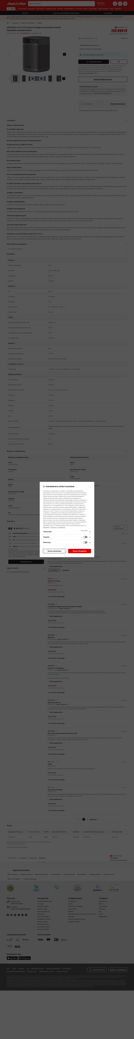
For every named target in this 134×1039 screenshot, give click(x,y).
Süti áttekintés (61, 527)
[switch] (85, 537)
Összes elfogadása (79, 551)
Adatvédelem (46, 527)
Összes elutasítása (54, 551)
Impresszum (54, 527)
